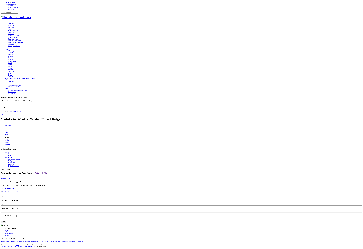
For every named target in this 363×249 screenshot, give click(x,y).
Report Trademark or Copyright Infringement (25, 241)
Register (7, 2)
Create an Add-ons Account (9, 188)
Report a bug (80, 241)
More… (7, 88)
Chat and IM (12, 32)
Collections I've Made (14, 85)
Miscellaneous (12, 44)
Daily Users (8, 157)
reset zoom (8, 125)
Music (10, 64)
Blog (6, 232)
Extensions (8, 22)
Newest (10, 54)
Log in (13, 2)
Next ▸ (9, 178)
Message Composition (15, 41)
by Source (11, 155)
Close (2, 104)
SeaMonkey (12, 9)
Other (10, 68)
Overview (7, 152)
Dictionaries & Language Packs (17, 90)
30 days (7, 140)
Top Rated (11, 27)
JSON (44, 173)
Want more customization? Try (20, 78)
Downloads (8, 154)
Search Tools (12, 92)
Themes (7, 49)
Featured (11, 23)
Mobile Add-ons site (16, 111)
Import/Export (12, 37)
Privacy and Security (14, 46)
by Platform (11, 164)
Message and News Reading (16, 42)
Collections (8, 80)
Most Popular (12, 25)
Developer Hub (13, 93)
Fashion (10, 59)
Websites (11, 76)
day (6, 130)
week (6, 132)
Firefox (10, 6)
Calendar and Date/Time (15, 30)
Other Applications (10, 4)
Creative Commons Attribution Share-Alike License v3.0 (18, 246)
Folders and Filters (13, 35)
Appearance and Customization (17, 29)
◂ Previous (4, 178)
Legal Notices (44, 241)
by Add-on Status (13, 166)
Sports (10, 75)
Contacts (11, 34)
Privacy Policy (5, 241)
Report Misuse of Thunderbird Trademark (62, 241)
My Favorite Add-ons (14, 87)
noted (17, 245)
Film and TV (12, 61)
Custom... (7, 146)
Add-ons (25, 17)
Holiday (10, 63)
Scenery (10, 69)
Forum (7, 235)
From (3, 208)
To (3, 215)
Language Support (13, 39)
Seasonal (11, 71)
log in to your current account (11, 191)
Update (3, 221)
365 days (7, 144)
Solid (9, 73)
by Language (12, 162)
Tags (9, 47)
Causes (10, 58)
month (6, 134)
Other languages (5, 238)
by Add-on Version (14, 159)
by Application (12, 161)
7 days (6, 139)
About (6, 230)
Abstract (10, 56)
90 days (7, 142)
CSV (37, 173)
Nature (10, 66)
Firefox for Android (14, 7)
